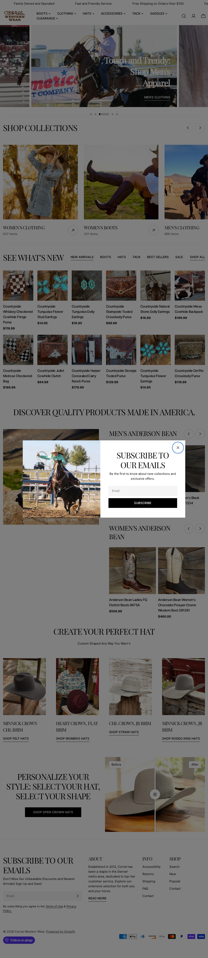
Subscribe (142, 503)
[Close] (178, 448)
